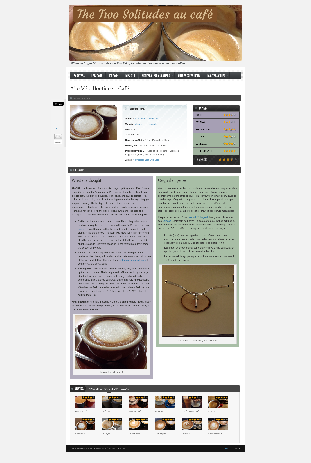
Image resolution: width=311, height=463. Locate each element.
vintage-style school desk (132, 260)
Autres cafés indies (189, 76)
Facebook (152, 124)
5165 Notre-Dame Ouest (147, 118)
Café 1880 (106, 411)
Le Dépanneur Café (190, 411)
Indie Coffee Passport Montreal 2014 (109, 389)
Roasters (79, 76)
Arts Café (159, 411)
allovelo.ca (140, 124)
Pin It (58, 129)
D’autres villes (214, 76)
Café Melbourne (215, 433)
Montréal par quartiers (154, 76)
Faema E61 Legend (197, 217)
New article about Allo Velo (146, 160)
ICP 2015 (130, 76)
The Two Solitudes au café (145, 14)
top (236, 448)
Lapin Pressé (81, 411)
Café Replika (160, 433)
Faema (81, 229)
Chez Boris (80, 433)
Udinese (167, 221)
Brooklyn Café (135, 411)
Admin (226, 448)
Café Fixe (212, 411)
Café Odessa (134, 433)
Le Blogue (96, 76)
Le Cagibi (106, 433)
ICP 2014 (114, 76)
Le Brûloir (186, 433)
